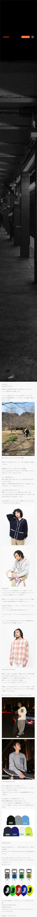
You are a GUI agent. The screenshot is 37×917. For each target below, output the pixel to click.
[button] (32, 37)
